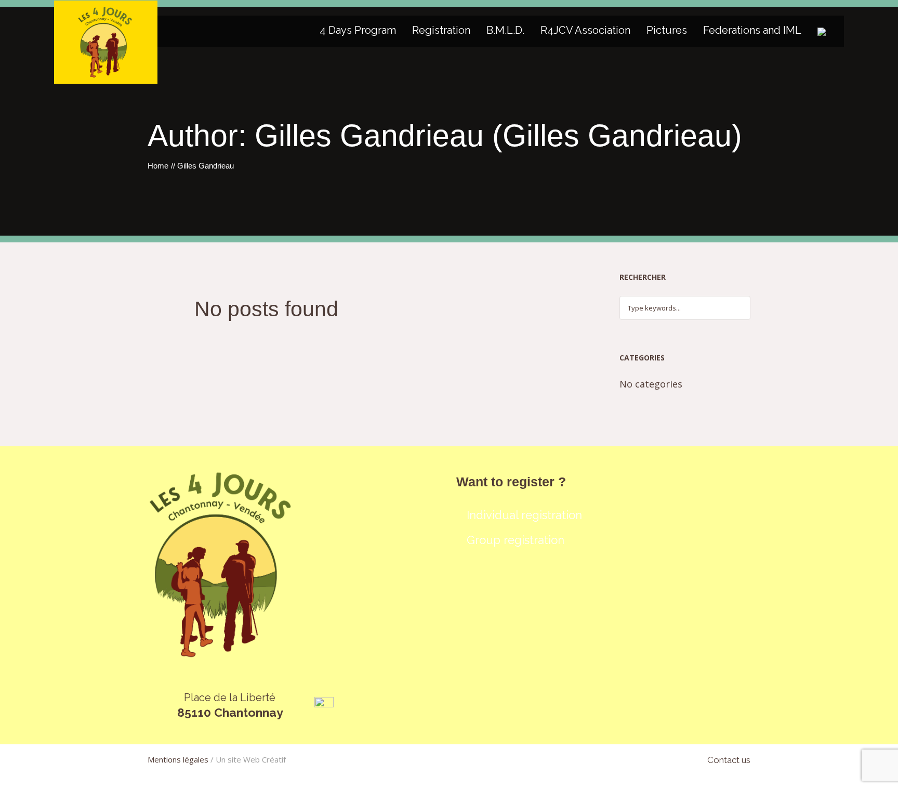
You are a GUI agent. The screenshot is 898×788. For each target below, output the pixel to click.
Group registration (515, 540)
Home (158, 165)
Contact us (728, 760)
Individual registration (524, 515)
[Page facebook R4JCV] (324, 706)
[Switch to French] (822, 31)
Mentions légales (178, 759)
